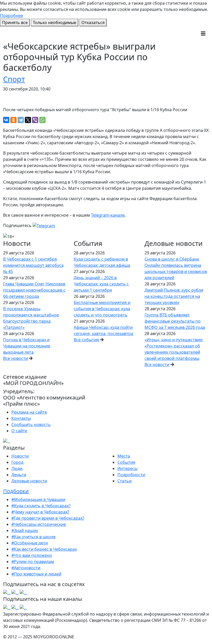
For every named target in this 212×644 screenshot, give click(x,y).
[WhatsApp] (42, 120)
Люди (16, 468)
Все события (86, 340)
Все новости (15, 358)
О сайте (19, 431)
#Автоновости (25, 568)
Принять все (15, 22)
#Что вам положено (31, 555)
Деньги (18, 475)
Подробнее (11, 15)
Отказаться (93, 22)
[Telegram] (21, 120)
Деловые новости (29, 481)
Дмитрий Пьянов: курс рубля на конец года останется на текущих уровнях (174, 296)
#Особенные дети (29, 543)
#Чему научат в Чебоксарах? (40, 512)
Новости (20, 456)
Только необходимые (54, 22)
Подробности (131, 475)
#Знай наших (24, 530)
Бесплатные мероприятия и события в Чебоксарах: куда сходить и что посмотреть (102, 309)
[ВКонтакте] (6, 120)
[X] (28, 120)
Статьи (124, 481)
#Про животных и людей (36, 574)
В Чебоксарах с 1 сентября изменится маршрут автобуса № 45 (33, 265)
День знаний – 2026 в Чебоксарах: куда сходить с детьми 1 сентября (101, 284)
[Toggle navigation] (203, 33)
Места (123, 456)
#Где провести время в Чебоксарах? (47, 518)
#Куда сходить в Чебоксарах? (41, 506)
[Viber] (35, 120)
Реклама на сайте (29, 412)
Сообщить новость (31, 424)
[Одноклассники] (13, 120)
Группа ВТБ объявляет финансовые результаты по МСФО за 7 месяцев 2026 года (175, 321)
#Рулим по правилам (32, 561)
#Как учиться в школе (33, 537)
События (126, 462)
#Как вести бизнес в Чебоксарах (44, 549)
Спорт (14, 79)
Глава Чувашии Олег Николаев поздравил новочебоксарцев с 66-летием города (34, 290)
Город (17, 462)
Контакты (21, 418)
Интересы (127, 468)
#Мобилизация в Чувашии (38, 499)
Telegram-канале (108, 215)
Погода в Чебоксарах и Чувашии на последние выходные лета (26, 346)
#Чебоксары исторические (38, 524)
